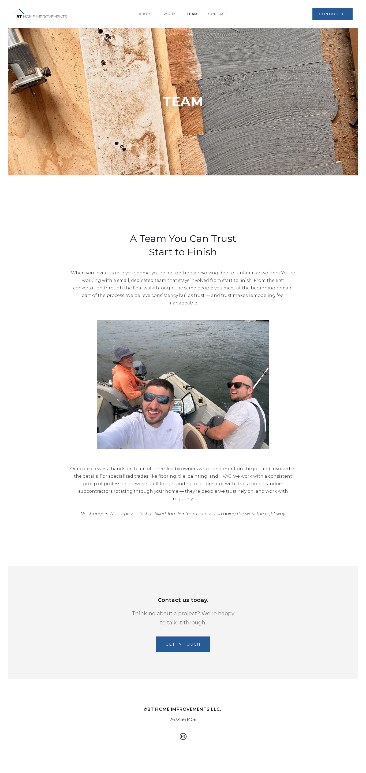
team (191, 14)
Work (169, 14)
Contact (217, 14)
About (146, 14)
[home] (40, 13)
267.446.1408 (183, 719)
